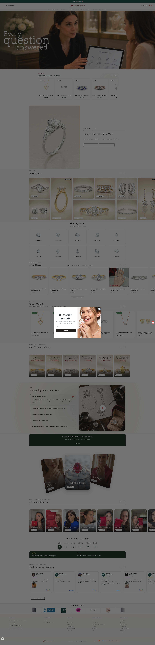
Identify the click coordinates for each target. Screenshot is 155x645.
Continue (65, 330)
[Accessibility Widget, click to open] (153, 322)
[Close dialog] (100, 309)
